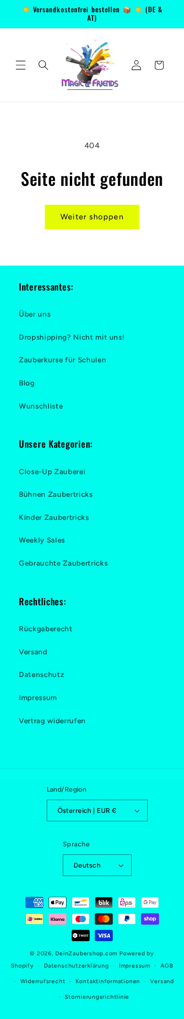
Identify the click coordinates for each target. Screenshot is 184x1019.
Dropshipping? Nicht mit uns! (72, 337)
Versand (33, 651)
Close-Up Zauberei (52, 471)
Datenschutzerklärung (76, 965)
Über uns (34, 313)
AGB (166, 965)
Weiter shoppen (91, 216)
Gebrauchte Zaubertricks (63, 563)
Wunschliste (41, 405)
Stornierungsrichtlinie (97, 997)
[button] (20, 65)
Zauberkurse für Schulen (62, 359)
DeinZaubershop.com (86, 953)
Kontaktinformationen (107, 981)
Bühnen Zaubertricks (56, 494)
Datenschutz (41, 674)
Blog (27, 382)
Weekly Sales (42, 539)
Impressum (38, 697)
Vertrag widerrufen (52, 720)
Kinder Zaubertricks (54, 517)
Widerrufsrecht (43, 981)
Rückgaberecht (46, 628)
